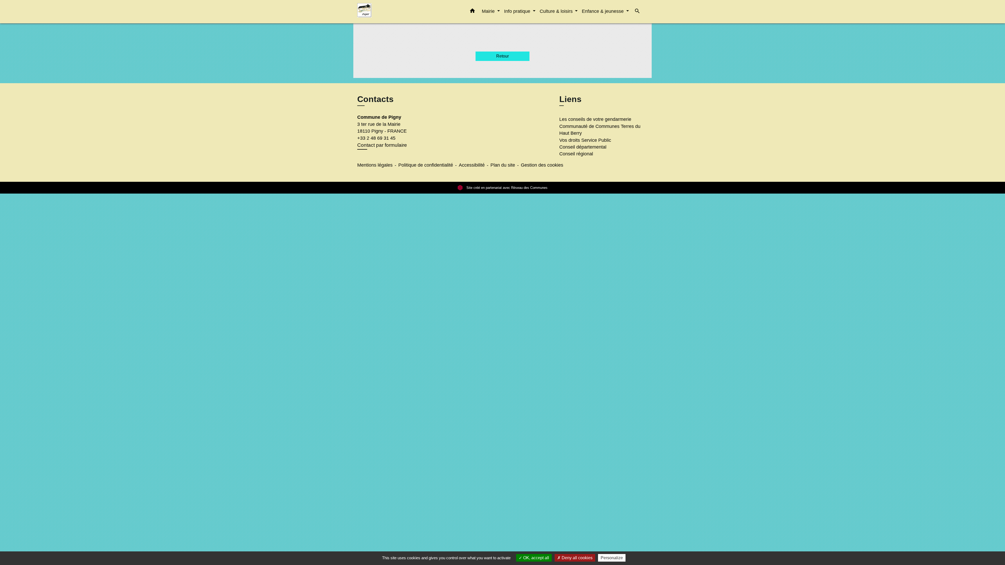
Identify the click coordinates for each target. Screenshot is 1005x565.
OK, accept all (535, 558)
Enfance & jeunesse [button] (603, 11)
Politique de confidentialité (425, 165)
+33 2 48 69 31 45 (376, 138)
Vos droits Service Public (585, 140)
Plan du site (502, 165)
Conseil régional (576, 153)
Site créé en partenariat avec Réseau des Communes (506, 188)
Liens (570, 99)
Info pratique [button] (518, 11)
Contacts (375, 99)
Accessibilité (472, 165)
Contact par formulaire (382, 145)
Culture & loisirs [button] (557, 11)
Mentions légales (375, 165)
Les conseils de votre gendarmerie (595, 119)
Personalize (612, 558)
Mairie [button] (489, 11)
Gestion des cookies (542, 165)
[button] (472, 11)
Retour (502, 56)
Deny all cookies (577, 558)
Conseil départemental (582, 147)
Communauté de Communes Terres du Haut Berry (599, 130)
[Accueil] (390, 11)
